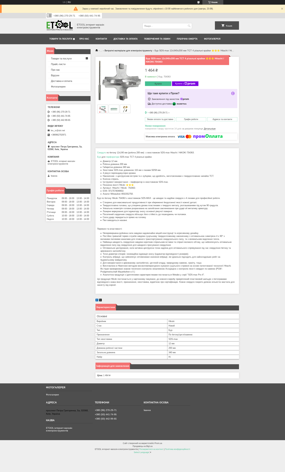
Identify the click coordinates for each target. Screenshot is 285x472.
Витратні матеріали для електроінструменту (128, 50)
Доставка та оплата (125, 39)
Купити (158, 84)
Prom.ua (158, 443)
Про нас (84, 39)
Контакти (101, 39)
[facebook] (96, 300)
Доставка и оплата (61, 81)
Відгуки (55, 75)
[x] (100, 300)
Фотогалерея (212, 39)
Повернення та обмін (157, 39)
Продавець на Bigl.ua (143, 446)
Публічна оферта (187, 39)
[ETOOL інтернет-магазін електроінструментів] (59, 26)
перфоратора (112, 157)
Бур (99, 157)
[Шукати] (189, 26)
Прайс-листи (58, 64)
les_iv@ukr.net (58, 130)
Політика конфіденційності (177, 449)
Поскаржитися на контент (151, 449)
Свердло (101, 152)
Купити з (179, 83)
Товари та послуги (60, 39)
